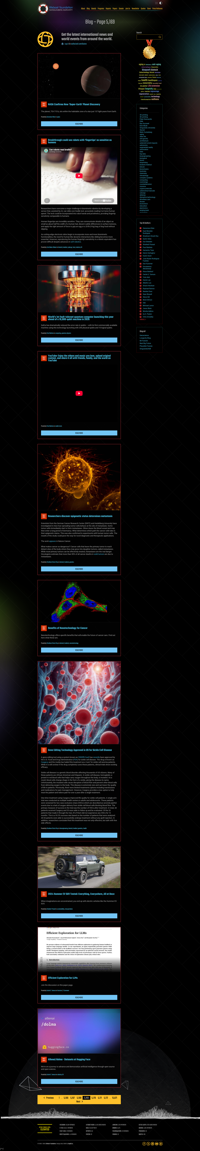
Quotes (143, 8)
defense (143, 195)
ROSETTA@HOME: (64, 1134)
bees (141, 152)
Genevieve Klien (51, 117)
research (151, 94)
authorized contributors (79, 44)
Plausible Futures (146, 346)
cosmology (144, 182)
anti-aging (156, 64)
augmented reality (146, 147)
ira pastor (143, 86)
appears (52, 541)
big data (143, 154)
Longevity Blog (145, 338)
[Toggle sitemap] (156, 3)
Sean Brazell (147, 294)
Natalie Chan (147, 291)
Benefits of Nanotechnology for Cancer (68, 628)
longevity (149, 88)
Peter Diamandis (146, 119)
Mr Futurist (144, 341)
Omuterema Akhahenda (147, 268)
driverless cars (145, 199)
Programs (101, 8)
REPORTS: (88, 1131)
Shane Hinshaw (148, 286)
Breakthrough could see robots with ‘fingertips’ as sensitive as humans (80, 141)
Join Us (127, 8)
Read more (79, 124)
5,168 (79, 1098)
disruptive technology (147, 197)
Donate (121, 8)
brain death (141, 75)
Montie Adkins (148, 311)
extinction (150, 77)
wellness (155, 99)
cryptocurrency (152, 75)
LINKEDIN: (115, 1125)
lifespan (141, 89)
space (58, 117)
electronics (144, 208)
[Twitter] (148, 1144)
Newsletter (135, 8)
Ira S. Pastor (147, 314)
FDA (75, 760)
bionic (142, 160)
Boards (93, 8)
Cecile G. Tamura (51, 990)
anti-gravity (144, 139)
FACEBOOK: (63, 1125)
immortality (147, 83)
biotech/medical (62, 247)
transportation (69, 909)
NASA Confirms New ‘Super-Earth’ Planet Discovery (74, 104)
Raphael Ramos (148, 289)
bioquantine (154, 67)
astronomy (144, 145)
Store (149, 8)
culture (157, 75)
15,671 (114, 1098)
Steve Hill (146, 297)
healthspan (153, 80)
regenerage (154, 91)
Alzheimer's (149, 65)
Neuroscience (159, 89)
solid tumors (99, 554)
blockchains (144, 169)
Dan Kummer (147, 264)
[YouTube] (156, 1144)
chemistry (143, 173)
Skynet (142, 130)
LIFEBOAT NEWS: (90, 1125)
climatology (144, 176)
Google (139, 80)
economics (144, 204)
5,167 (72, 1098)
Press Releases (157, 8)
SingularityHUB (145, 349)
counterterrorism (146, 184)
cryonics (143, 186)
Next (78, 1101)
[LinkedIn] (152, 1144)
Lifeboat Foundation (51, 1144)
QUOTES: (141, 1134)
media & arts (58, 426)
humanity (160, 80)
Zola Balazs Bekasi (52, 247)
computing (58, 333)
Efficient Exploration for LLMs (63, 978)
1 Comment (66, 990)
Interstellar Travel (157, 83)
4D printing (144, 117)
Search (159, 37)
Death (160, 75)
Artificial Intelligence (146, 67)
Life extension (154, 86)
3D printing (144, 115)
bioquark (146, 69)
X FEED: (62, 1128)
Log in (67, 44)
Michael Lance (148, 306)
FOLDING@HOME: (117, 1131)
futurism (59, 990)
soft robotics (76, 242)
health (85, 828)
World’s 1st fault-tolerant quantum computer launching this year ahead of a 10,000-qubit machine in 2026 (80, 318)
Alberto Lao (147, 283)
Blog (88, 8)
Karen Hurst (147, 256)
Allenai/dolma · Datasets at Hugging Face (69, 1059)
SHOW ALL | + (143, 319)
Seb (144, 303)
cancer (146, 75)
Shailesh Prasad (51, 909)
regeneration (144, 94)
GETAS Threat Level (44, 1129)
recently (96, 757)
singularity (158, 94)
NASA (154, 89)
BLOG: (87, 1128)
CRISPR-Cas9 (83, 757)
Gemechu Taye (148, 250)
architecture (144, 141)
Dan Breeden (147, 242)
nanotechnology (73, 643)
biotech (154, 70)
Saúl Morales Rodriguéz (147, 232)
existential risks (143, 77)
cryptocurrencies (146, 189)
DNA (141, 121)
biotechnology (144, 72)
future (154, 77)
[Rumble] (160, 1144)
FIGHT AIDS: (63, 1131)
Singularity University (147, 128)
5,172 (106, 1098)
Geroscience (144, 335)
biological (143, 158)
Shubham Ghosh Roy (52, 562)
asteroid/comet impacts (148, 143)
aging (141, 64)
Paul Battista (50, 333)
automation (144, 149)
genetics (71, 562)
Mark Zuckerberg (146, 132)
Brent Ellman (147, 300)
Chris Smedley (148, 317)
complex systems (146, 178)
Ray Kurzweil (144, 124)
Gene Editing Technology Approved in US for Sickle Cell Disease (80, 750)
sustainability (60, 909)
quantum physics (66, 333)
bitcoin (152, 72)
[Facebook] (144, 1144)
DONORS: (114, 1128)
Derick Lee (146, 280)
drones (142, 202)
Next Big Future (145, 343)
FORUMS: (114, 1134)
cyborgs (70, 247)
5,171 (100, 1098)
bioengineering (64, 828)
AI (144, 65)
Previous (50, 1098)
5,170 (94, 1098)
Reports (108, 8)
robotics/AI (79, 247)
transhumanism (146, 100)
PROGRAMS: (142, 1131)
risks (155, 94)
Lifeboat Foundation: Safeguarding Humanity (55, 8)
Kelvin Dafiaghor (149, 253)
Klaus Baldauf (148, 271)
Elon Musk (143, 126)
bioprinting (144, 163)
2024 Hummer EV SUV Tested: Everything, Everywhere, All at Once (81, 894)
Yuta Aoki (146, 277)
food (74, 247)
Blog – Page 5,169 (100, 22)
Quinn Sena (147, 239)
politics (142, 91)
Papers (115, 8)
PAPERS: (88, 1134)
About (83, 8)
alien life (143, 137)
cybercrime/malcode (147, 191)
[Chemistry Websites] (149, 50)
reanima (147, 91)
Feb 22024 (43, 104)
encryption (143, 212)
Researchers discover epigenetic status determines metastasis (80, 516)
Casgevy (44, 762)
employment (144, 210)
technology (155, 97)
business (143, 171)
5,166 (66, 1098)
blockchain (157, 73)
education (143, 206)
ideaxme (140, 83)
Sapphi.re (70, 1144)
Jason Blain (147, 308)
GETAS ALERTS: (143, 1125)
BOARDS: (141, 1128)
